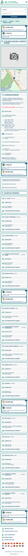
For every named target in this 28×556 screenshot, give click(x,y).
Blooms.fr (5, 21)
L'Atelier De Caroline (7, 22)
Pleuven (17, 21)
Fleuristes (11, 21)
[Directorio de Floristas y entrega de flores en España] (23, 543)
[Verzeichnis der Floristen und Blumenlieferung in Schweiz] (11, 543)
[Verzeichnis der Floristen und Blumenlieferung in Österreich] (3, 543)
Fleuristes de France (9, 528)
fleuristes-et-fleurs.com (9, 145)
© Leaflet (21, 90)
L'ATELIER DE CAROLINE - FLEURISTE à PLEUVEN (15, 42)
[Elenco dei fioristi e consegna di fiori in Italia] (6, 546)
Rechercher (14, 16)
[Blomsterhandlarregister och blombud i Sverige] (20, 546)
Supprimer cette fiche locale (10, 187)
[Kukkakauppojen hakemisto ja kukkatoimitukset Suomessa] (3, 546)
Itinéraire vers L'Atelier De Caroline (11, 142)
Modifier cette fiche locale (10, 184)
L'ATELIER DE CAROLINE (12, 95)
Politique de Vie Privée (9, 539)
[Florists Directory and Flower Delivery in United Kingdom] (23, 546)
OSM (26, 90)
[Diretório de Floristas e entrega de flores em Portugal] (14, 546)
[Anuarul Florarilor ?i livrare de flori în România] (17, 546)
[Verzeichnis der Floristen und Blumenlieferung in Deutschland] (17, 543)
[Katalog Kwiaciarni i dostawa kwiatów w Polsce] (11, 546)
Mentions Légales (8, 537)
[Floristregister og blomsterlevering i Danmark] (20, 543)
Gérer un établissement (10, 534)
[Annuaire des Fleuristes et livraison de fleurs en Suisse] (14, 543)
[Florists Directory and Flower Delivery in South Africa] (3, 548)
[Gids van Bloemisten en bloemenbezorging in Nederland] (9, 546)
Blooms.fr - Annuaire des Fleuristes (15, 551)
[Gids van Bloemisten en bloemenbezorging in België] (9, 543)
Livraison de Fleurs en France (11, 531)
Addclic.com (15, 554)
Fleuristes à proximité (11, 193)
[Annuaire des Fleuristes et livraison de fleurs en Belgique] (6, 543)
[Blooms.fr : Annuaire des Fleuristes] (10, 2)
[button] (14, 78)
